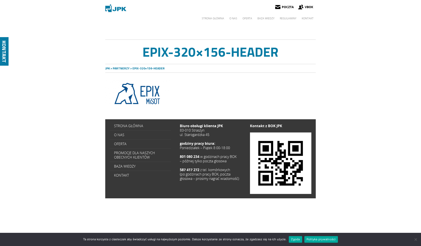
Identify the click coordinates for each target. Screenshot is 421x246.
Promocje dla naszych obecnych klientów (134, 155)
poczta (288, 7)
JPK (107, 68)
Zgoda (295, 239)
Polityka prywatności (321, 239)
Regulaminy (288, 18)
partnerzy (121, 68)
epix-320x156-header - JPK (116, 8)
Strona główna (213, 18)
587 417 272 (280, 163)
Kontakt (308, 18)
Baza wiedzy (266, 18)
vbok (309, 7)
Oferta (247, 18)
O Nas (233, 18)
